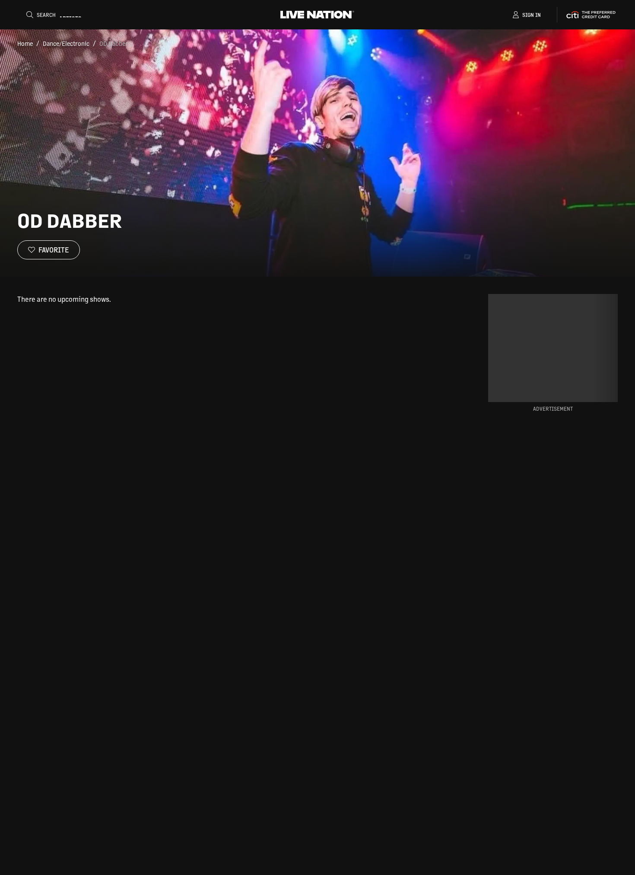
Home (25, 43)
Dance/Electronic (66, 43)
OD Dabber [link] (113, 43)
